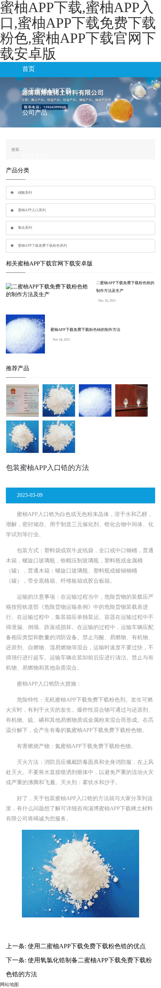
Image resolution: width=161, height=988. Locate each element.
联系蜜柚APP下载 (47, 178)
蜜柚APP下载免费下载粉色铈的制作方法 (85, 329)
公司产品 (34, 112)
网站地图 (9, 984)
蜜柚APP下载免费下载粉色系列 (42, 245)
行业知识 (34, 156)
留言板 (31, 199)
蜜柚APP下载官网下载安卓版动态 (68, 134)
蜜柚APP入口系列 (32, 210)
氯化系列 (25, 228)
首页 (28, 68)
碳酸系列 (25, 192)
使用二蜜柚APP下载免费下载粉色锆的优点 (87, 946)
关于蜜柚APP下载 (47, 90)
